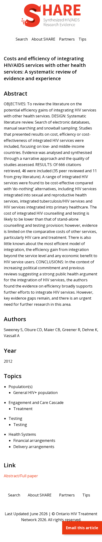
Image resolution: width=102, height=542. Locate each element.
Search (22, 39)
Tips (82, 39)
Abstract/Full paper (21, 475)
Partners (67, 39)
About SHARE (43, 39)
